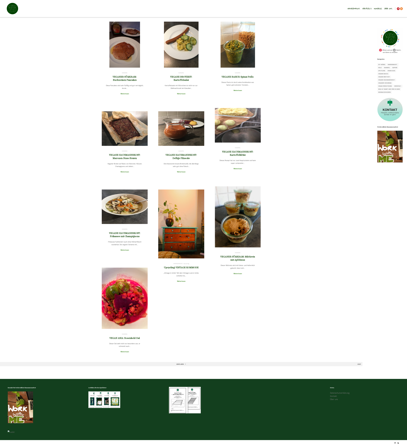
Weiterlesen (125, 94)
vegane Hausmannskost (386, 80)
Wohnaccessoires (384, 92)
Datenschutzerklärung (340, 393)
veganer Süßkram (384, 83)
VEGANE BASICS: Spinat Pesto (238, 76)
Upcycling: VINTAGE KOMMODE (181, 267)
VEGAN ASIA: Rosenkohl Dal (125, 338)
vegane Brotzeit (384, 77)
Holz (380, 67)
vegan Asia (391, 70)
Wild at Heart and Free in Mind (389, 89)
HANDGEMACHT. (178, 263)
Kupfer (394, 67)
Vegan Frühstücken (385, 86)
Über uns (334, 399)
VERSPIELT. (397, 86)
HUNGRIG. (125, 73)
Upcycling (186, 263)
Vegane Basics (383, 74)
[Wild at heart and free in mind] (12, 8)
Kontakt (333, 396)
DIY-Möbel (381, 64)
